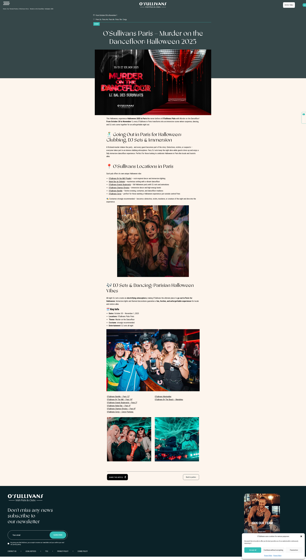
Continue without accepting (273, 550)
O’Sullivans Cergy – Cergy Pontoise (120, 412)
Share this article (116, 477)
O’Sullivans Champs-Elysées (119, 188)
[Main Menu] (6, 3)
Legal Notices (31, 551)
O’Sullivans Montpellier (163, 396)
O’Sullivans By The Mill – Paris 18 (119, 399)
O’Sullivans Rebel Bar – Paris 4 (119, 406)
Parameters (294, 550)
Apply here (262, 532)
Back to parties (191, 477)
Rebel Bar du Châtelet (117, 181)
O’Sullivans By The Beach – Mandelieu (169, 399)
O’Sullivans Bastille (115, 191)
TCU (46, 551)
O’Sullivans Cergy (115, 194)
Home (4, 9)
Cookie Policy (83, 551)
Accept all (252, 550)
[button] (301, 536)
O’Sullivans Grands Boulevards (120, 184)
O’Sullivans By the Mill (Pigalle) (120, 178)
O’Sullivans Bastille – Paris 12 (118, 396)
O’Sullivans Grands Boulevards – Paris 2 (122, 403)
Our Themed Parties (12, 9)
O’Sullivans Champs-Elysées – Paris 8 (121, 409)
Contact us (12, 551)
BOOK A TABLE (289, 5)
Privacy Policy (268, 555)
